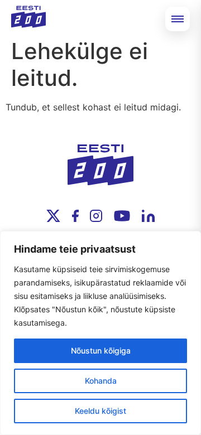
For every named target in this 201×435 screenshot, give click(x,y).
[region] (100, 333)
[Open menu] (177, 19)
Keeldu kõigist (100, 410)
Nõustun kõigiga (101, 350)
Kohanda (101, 380)
